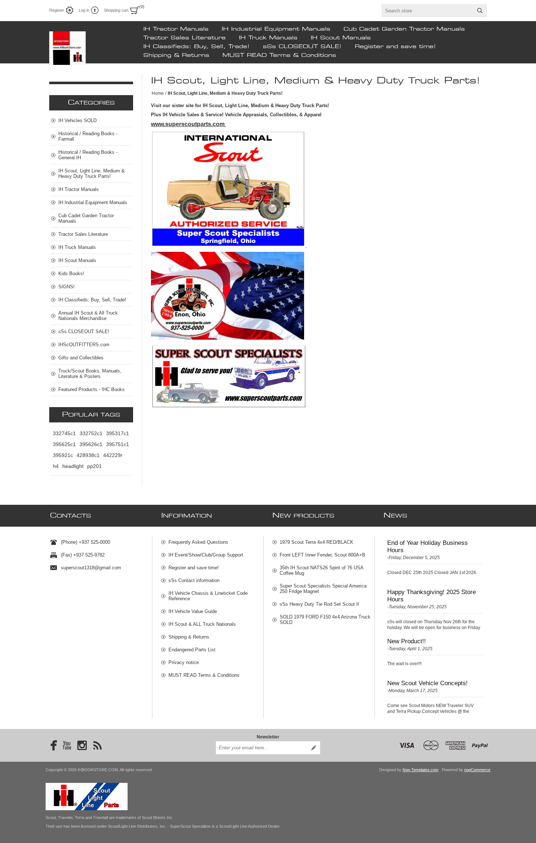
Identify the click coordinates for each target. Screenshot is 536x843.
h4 (56, 466)
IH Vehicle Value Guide (192, 611)
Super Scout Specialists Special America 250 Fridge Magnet (323, 588)
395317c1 (117, 433)
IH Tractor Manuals (176, 29)
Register (56, 10)
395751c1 (117, 444)
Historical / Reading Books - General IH (87, 154)
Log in (84, 10)
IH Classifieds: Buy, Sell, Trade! (196, 46)
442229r (113, 455)
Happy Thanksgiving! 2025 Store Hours (431, 596)
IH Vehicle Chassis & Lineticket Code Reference (208, 595)
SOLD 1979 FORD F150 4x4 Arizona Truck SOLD (325, 619)
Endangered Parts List (191, 649)
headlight (72, 466)
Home (158, 93)
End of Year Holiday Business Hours (427, 546)
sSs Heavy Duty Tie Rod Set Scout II (319, 604)
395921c (63, 455)
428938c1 (88, 455)
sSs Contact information (194, 580)
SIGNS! (66, 286)
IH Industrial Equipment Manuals (276, 29)
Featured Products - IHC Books (91, 389)
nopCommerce (477, 770)
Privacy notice (183, 662)
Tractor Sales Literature (184, 37)
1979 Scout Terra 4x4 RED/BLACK (316, 542)
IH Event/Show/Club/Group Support (205, 555)
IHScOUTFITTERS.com (83, 344)
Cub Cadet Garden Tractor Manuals (404, 29)
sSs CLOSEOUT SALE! (302, 46)
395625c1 (64, 444)
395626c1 (90, 444)
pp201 (94, 466)
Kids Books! (71, 273)
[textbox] (427, 10)
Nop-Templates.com (420, 770)
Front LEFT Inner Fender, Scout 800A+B (322, 555)
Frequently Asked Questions (198, 542)
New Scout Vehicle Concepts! (427, 683)
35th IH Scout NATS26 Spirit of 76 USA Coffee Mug (321, 570)
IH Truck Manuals (268, 37)
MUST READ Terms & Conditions (279, 55)
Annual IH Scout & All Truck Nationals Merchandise (88, 315)
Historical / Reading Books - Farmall (87, 136)
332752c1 (90, 433)
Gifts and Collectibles (81, 357)
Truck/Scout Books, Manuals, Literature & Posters (89, 373)
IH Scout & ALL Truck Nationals (202, 624)
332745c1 (64, 433)
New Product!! (406, 641)
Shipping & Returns (176, 55)
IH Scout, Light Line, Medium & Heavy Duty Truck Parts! (91, 173)
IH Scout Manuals (341, 37)
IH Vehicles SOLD (77, 120)
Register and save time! (395, 46)
